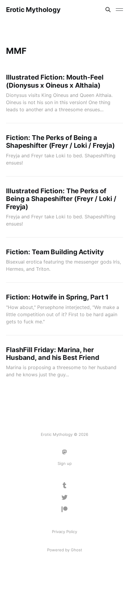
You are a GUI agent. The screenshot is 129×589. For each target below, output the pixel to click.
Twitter (65, 497)
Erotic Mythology (33, 9)
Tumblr (65, 485)
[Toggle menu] (119, 9)
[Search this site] (108, 9)
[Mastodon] (64, 452)
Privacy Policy (64, 531)
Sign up (65, 463)
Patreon (65, 509)
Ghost (76, 549)
